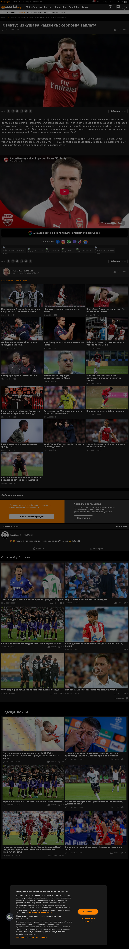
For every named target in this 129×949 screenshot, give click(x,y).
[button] (10, 917)
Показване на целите (88, 919)
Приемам (88, 911)
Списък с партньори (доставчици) (31, 937)
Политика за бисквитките (40, 912)
